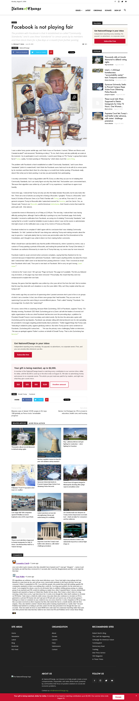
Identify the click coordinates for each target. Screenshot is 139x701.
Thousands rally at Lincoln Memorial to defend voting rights (116, 59)
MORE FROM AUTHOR (37, 423)
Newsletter (15, 636)
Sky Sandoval (109, 64)
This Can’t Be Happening (100, 636)
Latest (87, 10)
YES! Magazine (97, 656)
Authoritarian (54, 204)
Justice (40, 479)
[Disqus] (49, 587)
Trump (18, 159)
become (14, 334)
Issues (78, 10)
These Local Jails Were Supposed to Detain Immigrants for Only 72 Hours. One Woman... (114, 103)
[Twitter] (122, 1)
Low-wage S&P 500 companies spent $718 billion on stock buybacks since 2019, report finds (22, 515)
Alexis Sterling (109, 80)
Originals (97, 10)
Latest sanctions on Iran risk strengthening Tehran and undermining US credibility (46, 515)
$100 (45, 384)
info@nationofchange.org (59, 690)
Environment (41, 456)
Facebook (32, 394)
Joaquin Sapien (110, 94)
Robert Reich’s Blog (99, 633)
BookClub (15, 646)
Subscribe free (23, 355)
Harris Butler (109, 123)
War (13, 485)
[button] (124, 10)
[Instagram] (118, 1)
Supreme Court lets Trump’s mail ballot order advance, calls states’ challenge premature (48, 544)
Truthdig (95, 649)
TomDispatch (97, 643)
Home (14, 633)
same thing (71, 159)
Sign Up (117, 10)
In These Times (97, 659)
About (54, 633)
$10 (18, 384)
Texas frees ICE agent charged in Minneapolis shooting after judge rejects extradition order (74, 485)
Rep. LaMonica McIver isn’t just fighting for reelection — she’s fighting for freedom (73, 444)
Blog (13, 643)
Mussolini (34, 204)
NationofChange (24, 48)
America (62, 201)
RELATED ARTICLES (19, 423)
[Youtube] (125, 1)
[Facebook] (115, 1)
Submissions (56, 646)
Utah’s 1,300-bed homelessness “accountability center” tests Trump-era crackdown (116, 74)
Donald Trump (22, 394)
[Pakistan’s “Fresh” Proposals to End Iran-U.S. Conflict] (23, 475)
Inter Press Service (98, 653)
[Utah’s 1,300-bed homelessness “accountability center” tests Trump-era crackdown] (97, 70)
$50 (36, 384)
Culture (14, 22)
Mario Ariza (108, 109)
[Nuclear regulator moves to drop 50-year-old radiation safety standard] (49, 443)
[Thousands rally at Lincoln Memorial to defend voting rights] (23, 436)
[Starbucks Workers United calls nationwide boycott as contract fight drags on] (75, 530)
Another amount (59, 384)
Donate (108, 10)
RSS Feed (15, 649)
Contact (54, 649)
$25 (27, 384)
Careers (54, 640)
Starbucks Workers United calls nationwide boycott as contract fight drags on (75, 542)
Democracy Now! (98, 646)
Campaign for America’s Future (103, 640)
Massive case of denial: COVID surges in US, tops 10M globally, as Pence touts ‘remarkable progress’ (29, 413)
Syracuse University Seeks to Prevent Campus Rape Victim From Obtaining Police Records (48, 484)
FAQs (54, 643)
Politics (14, 444)
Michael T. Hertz (18, 44)
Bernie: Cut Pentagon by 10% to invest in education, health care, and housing (72, 412)
